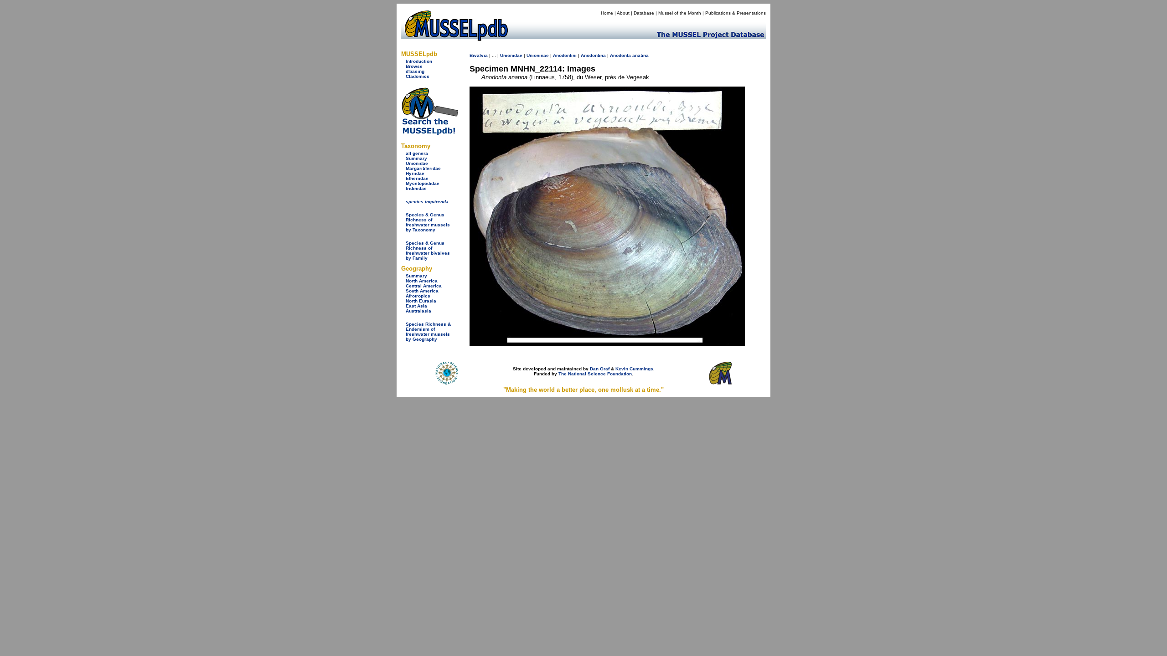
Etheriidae (417, 178)
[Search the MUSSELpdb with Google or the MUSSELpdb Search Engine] (429, 133)
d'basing (415, 71)
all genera (417, 153)
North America (422, 280)
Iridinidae (416, 188)
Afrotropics (418, 295)
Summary (416, 158)
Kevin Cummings (634, 368)
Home (607, 12)
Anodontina (593, 55)
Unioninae (538, 55)
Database (644, 12)
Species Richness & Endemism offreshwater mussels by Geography (428, 332)
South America (422, 290)
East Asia (416, 305)
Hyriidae (415, 173)
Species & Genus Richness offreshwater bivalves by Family (428, 251)
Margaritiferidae (423, 168)
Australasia (418, 310)
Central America (424, 285)
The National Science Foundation (595, 373)
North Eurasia (421, 300)
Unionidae (417, 163)
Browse (414, 66)
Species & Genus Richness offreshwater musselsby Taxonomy (428, 222)
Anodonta (620, 55)
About (623, 12)
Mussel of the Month (679, 12)
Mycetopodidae (422, 183)
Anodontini (565, 55)
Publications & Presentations (735, 12)
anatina (640, 55)
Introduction (419, 61)
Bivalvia (479, 55)
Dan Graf (599, 368)
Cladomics (417, 76)
